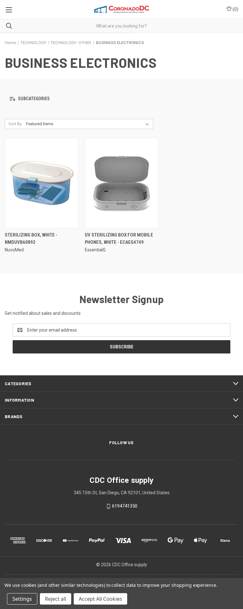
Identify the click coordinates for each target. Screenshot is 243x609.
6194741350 (124, 506)
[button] (121, 99)
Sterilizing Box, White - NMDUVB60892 (31, 238)
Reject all (55, 598)
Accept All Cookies (100, 598)
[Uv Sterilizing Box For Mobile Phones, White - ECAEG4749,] (121, 183)
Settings (22, 598)
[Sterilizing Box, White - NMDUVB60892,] (41, 183)
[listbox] (88, 124)
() (235, 9)
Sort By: (15, 123)
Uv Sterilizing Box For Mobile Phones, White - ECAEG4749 (119, 238)
